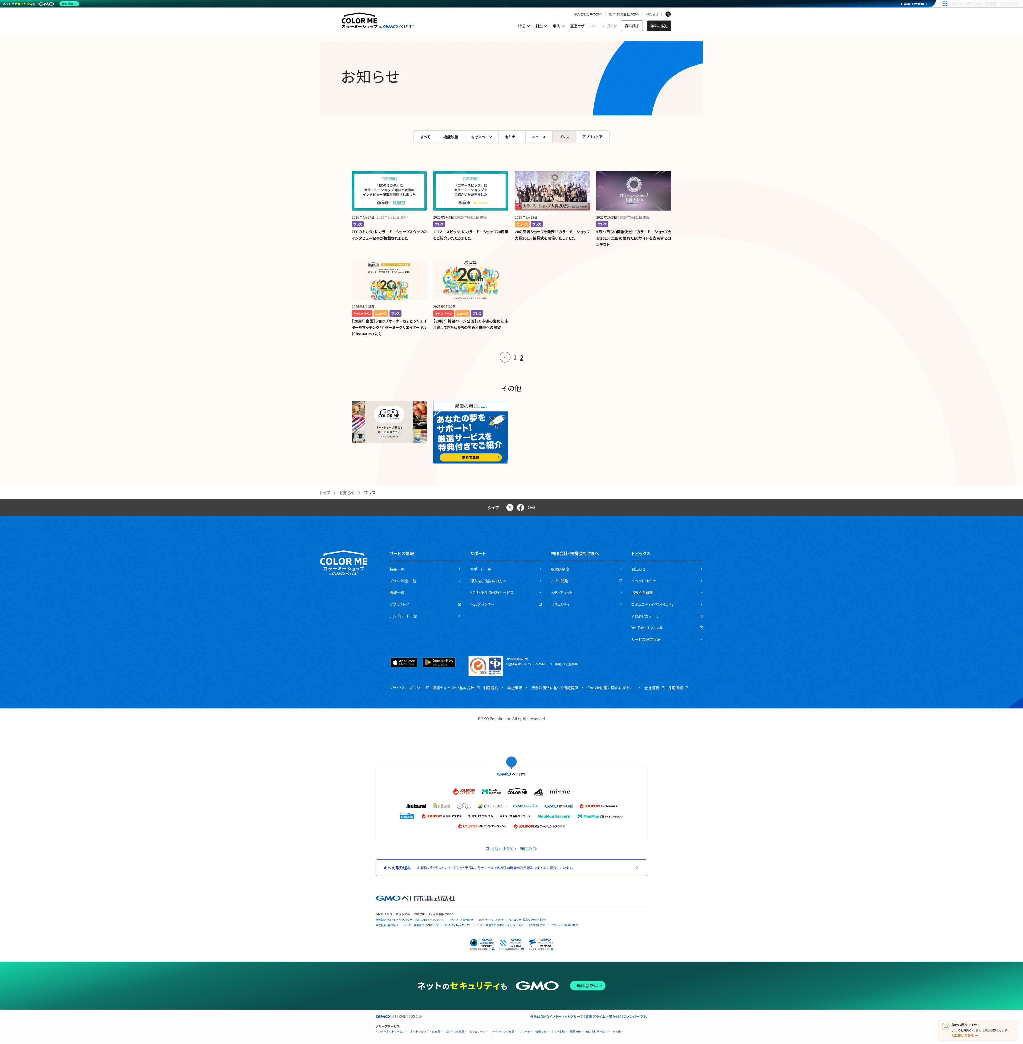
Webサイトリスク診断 (491, 920)
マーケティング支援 (502, 1031)
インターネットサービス (390, 1031)
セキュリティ (477, 1031)
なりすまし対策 (537, 925)
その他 (617, 1031)
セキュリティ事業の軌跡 (564, 925)
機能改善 (450, 136)
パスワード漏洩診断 (462, 920)
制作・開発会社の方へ (624, 14)
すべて (425, 136)
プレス (564, 136)
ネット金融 (558, 1031)
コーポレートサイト (501, 848)
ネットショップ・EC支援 (425, 1031)
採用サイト (528, 848)
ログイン (610, 26)
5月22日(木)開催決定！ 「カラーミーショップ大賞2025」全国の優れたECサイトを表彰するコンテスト (633, 238)
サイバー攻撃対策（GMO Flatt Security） (499, 925)
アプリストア (592, 136)
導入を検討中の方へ (588, 14)
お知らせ (652, 14)
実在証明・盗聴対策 (387, 925)
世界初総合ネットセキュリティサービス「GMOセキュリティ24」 (410, 920)
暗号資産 (575, 1031)
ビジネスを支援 (454, 1031)
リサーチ (524, 1031)
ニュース (539, 136)
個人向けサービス (596, 1031)
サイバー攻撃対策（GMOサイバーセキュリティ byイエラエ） (437, 925)
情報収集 (540, 1031)
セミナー (512, 136)
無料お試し (659, 26)
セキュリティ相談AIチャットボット (527, 919)
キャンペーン (481, 136)
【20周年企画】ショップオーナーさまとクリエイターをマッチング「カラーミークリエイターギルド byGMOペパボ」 (389, 327)
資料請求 (631, 26)
